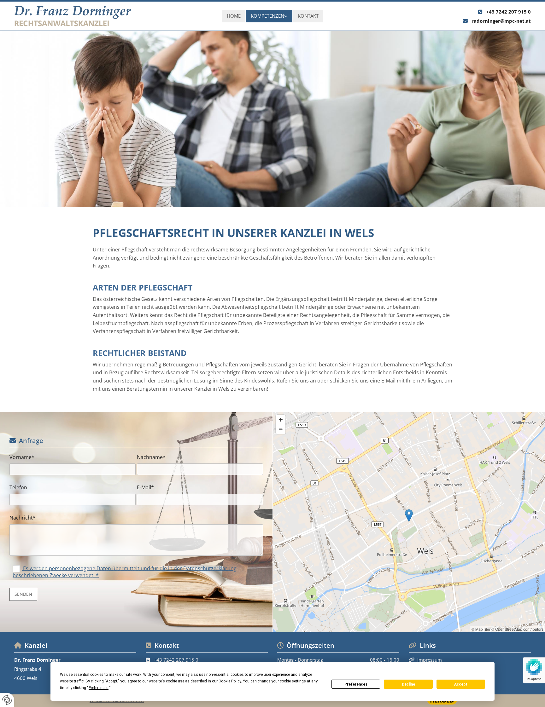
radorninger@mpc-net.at (501, 21)
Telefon (18, 488)
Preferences (355, 684)
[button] (409, 515)
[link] (269, 16)
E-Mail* (145, 488)
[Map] (409, 522)
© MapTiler (481, 629)
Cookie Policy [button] (230, 681)
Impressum (429, 660)
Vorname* (21, 457)
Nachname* (151, 457)
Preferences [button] (98, 688)
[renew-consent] (7, 700)
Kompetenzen (267, 16)
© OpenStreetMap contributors (517, 629)
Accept (460, 684)
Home (234, 16)
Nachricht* (22, 518)
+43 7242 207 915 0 (508, 12)
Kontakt (308, 16)
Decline (408, 684)
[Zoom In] (280, 419)
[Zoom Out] (280, 429)
